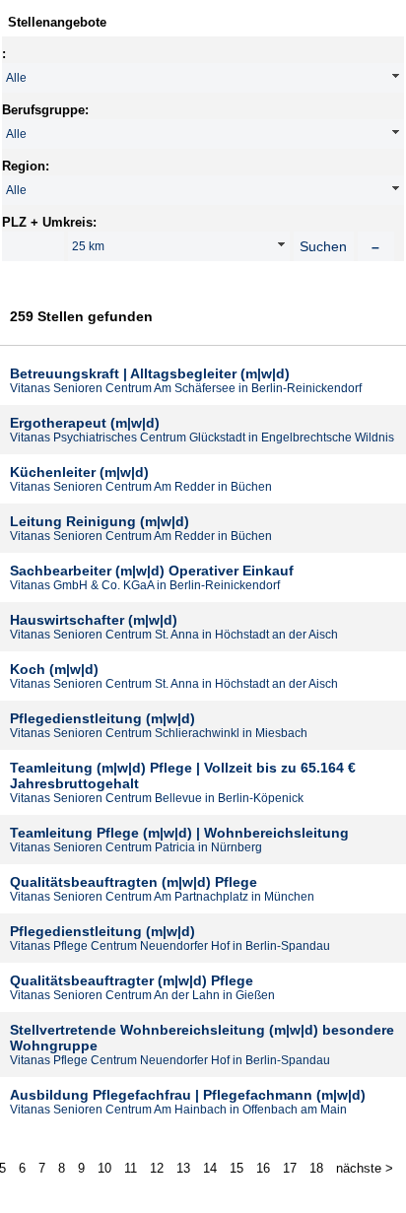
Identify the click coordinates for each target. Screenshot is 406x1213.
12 (157, 1168)
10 (104, 1168)
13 (183, 1168)
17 (290, 1168)
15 (236, 1168)
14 (210, 1168)
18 (316, 1168)
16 (263, 1168)
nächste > (364, 1168)
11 (130, 1168)
